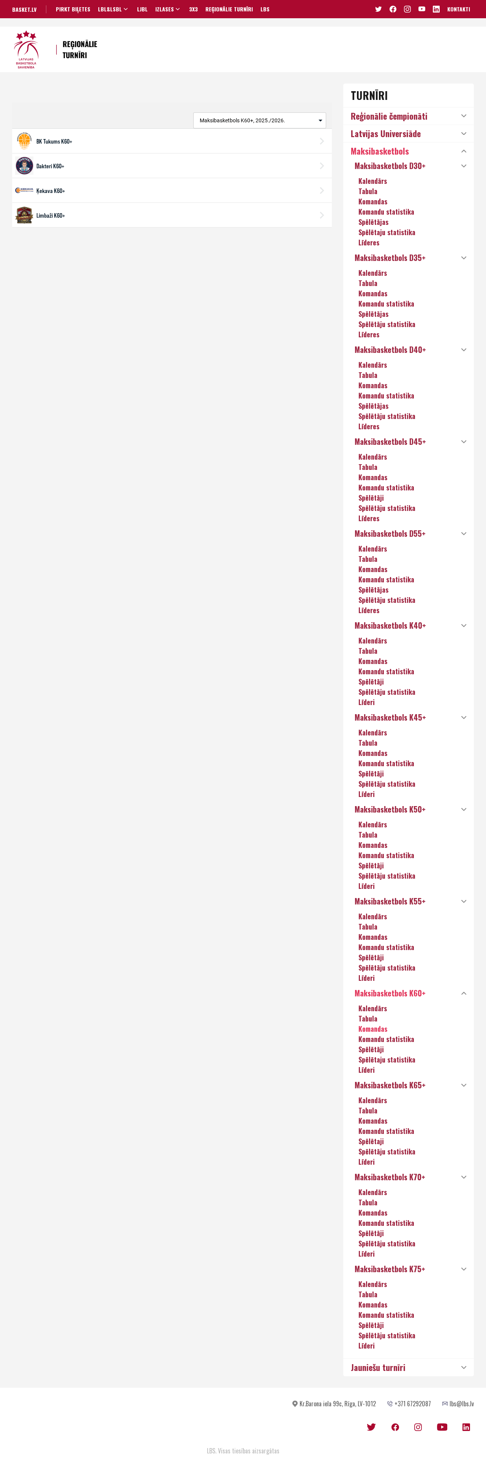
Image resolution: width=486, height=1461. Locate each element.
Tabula (367, 191)
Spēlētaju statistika (386, 232)
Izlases (164, 9)
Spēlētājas (373, 222)
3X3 (193, 9)
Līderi (366, 702)
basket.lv (24, 9)
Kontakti (458, 9)
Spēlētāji (371, 498)
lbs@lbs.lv (462, 1403)
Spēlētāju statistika (386, 324)
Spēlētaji (371, 1141)
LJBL (142, 9)
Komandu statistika (386, 212)
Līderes (368, 242)
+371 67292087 (412, 1403)
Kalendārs (372, 181)
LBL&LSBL (110, 9)
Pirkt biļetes (73, 9)
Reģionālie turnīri (229, 9)
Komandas (372, 201)
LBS (265, 9)
